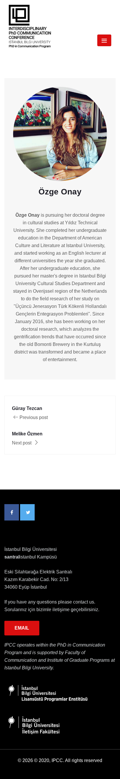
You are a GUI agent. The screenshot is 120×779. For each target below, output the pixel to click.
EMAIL (22, 627)
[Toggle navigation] (104, 40)
